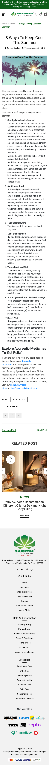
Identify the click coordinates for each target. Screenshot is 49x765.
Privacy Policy (24, 629)
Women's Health (24, 680)
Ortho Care (24, 671)
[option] (24, 482)
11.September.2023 (31, 48)
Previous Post (9, 430)
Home (4, 24)
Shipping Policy (24, 624)
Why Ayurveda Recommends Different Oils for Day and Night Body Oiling (24, 505)
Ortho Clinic (24, 610)
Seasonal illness (24, 694)
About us (24, 587)
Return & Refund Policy (24, 633)
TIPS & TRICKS (12, 406)
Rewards (24, 601)
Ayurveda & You (24, 596)
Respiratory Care (24, 666)
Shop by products (24, 592)
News (13, 24)
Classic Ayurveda (24, 675)
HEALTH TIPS (19, 399)
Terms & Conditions (24, 638)
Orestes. (34, 754)
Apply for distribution (24, 652)
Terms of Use (24, 643)
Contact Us (24, 647)
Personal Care (24, 684)
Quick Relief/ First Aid (24, 698)
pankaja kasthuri (13, 48)
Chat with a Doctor (24, 605)
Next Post (42, 430)
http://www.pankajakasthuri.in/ (24, 388)
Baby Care (24, 689)
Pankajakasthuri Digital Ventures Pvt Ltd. (21, 751)
